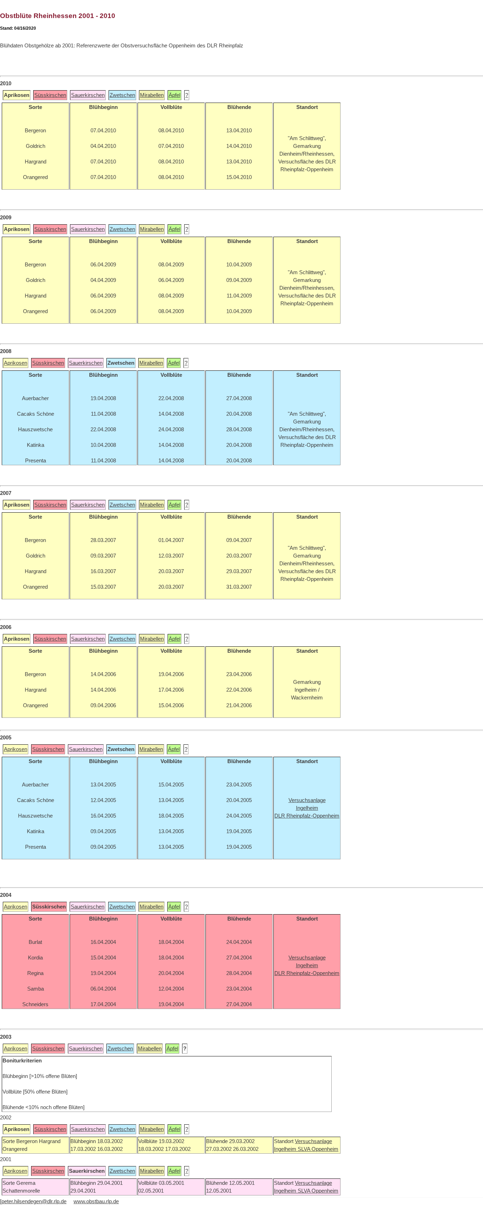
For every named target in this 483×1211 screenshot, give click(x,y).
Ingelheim (286, 1149)
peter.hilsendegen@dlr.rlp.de (33, 1201)
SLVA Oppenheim (318, 1149)
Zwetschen (122, 95)
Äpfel (174, 95)
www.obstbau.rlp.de (96, 1201)
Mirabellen (152, 95)
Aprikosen (15, 363)
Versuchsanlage (313, 1141)
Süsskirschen (50, 95)
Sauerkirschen (88, 95)
